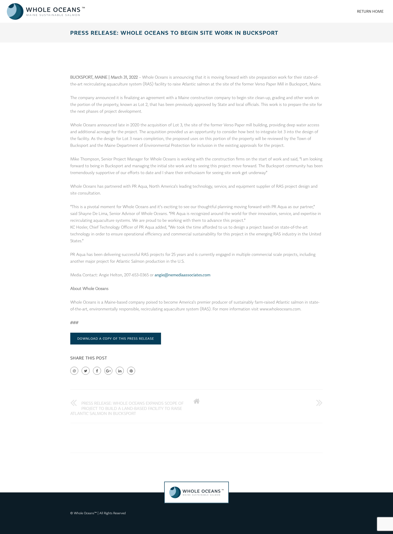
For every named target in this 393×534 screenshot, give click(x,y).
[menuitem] (370, 11)
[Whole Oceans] (46, 11)
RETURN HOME (370, 11)
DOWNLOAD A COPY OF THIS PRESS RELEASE (115, 338)
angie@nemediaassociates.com (182, 274)
